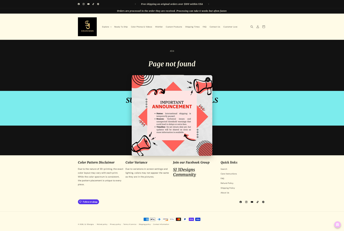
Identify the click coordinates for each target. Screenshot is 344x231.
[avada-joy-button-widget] (337, 224)
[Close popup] (207, 79)
